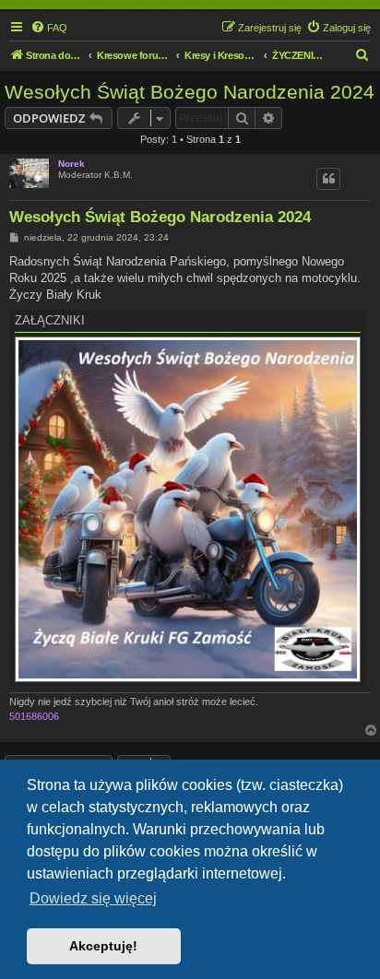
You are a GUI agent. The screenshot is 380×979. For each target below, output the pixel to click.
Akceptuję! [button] (103, 945)
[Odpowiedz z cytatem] (328, 179)
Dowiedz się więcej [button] (93, 898)
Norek (71, 164)
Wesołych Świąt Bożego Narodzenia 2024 (189, 91)
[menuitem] (48, 28)
